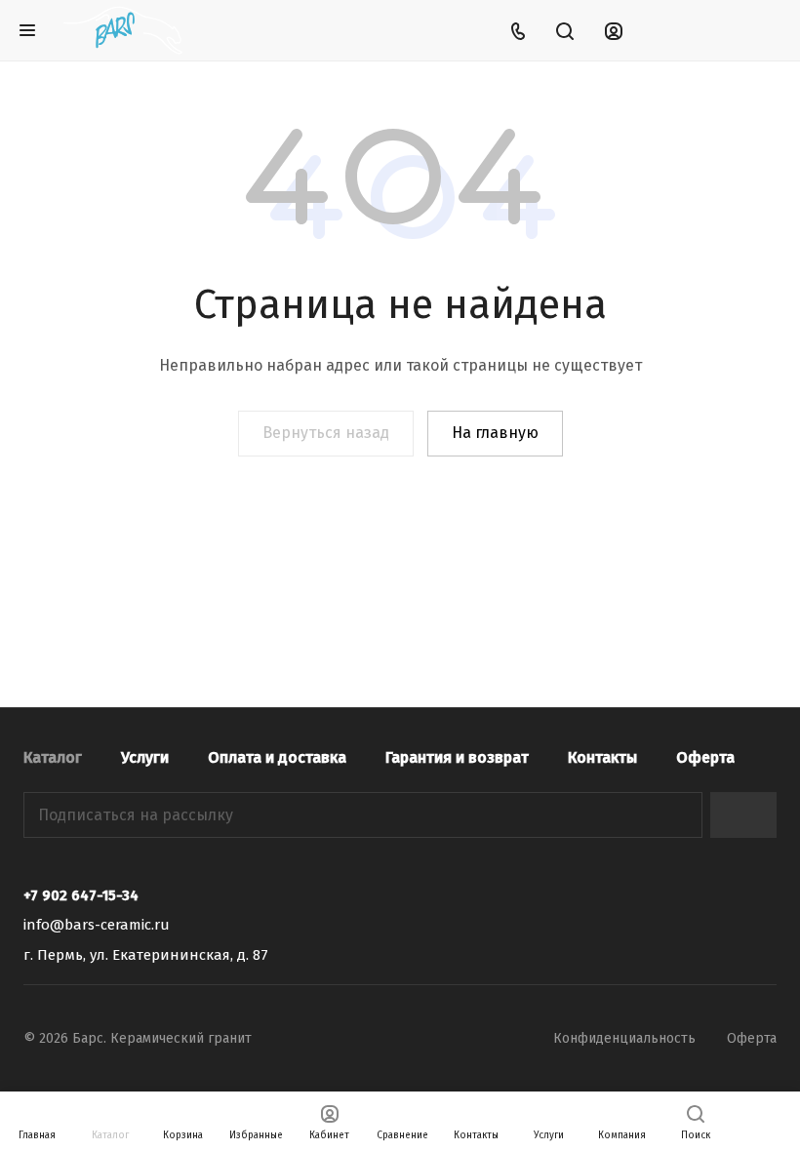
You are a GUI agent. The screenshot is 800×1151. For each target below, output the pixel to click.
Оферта (705, 757)
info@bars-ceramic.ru (96, 924)
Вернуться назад (325, 432)
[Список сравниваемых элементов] (663, 30)
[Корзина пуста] (763, 30)
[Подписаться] (743, 815)
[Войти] (613, 30)
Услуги (145, 757)
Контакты (602, 757)
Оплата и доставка (277, 757)
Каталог (52, 757)
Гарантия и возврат (457, 757)
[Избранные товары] (713, 30)
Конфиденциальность (624, 1038)
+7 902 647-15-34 (81, 895)
